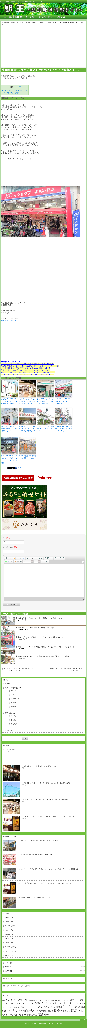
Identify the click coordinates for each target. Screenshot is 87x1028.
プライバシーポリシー (46, 17)
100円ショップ (10, 999)
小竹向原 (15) (15, 698)
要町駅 (22, 1014)
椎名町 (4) (14, 720)
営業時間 (80, 1007)
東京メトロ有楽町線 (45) (13, 688)
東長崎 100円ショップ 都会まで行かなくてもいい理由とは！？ (41, 69)
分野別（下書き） (11, 749)
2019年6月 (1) (9, 922)
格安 (64, 1011)
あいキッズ (42, 1000)
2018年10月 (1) (10, 926)
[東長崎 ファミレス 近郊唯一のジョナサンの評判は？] (7, 630)
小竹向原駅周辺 (41, 1011)
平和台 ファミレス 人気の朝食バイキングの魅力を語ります (65, 669)
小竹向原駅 (26, 1010)
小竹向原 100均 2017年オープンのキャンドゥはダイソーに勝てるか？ (27, 374)
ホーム (3, 17)
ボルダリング (51, 1007)
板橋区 (58, 1010)
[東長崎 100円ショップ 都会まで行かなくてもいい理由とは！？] (7, 640)
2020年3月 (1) (9, 917)
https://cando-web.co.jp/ (9, 320)
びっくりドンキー (61, 1000)
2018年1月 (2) (9, 943)
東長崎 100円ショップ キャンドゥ (14, 91)
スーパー (68, 1003)
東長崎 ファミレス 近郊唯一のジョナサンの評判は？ (45, 428)
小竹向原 (12, 1010)
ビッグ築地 (21, 1007)
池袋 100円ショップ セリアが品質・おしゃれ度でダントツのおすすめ (27, 364)
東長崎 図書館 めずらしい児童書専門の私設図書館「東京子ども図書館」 (43, 656)
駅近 (41, 1014)
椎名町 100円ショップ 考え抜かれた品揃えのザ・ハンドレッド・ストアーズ (30, 366)
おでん (47, 1000)
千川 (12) (13, 694)
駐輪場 (47, 1014)
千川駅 (73, 1006)
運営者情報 (18, 17)
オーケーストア (10, 1003)
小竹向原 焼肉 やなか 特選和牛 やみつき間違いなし (39, 766)
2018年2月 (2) (9, 938)
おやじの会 (53, 1000)
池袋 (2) (7, 683)
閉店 (36, 1015)
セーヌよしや (78, 1003)
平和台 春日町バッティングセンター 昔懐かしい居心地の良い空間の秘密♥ (46, 783)
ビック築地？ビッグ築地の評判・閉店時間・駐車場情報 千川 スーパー (41, 840)
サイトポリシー (30, 17)
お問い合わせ (61, 17)
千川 (65, 1006)
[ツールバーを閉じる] (83, 562)
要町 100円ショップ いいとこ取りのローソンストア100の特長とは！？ (28, 372)
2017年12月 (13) (10, 947)
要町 (16, 1014)
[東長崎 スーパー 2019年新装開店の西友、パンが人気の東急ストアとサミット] (7, 649)
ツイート (5, 990)
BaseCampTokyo (33, 1000)
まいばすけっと (73, 1000)
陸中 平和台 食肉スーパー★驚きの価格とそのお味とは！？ (37, 855)
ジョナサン (46, 1003)
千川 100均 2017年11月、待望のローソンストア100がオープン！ (25, 370)
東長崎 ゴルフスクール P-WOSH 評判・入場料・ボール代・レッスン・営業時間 (9, 459)
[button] (8, 558)
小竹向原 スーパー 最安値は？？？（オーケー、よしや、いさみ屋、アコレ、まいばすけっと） (49, 869)
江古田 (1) (14, 716)
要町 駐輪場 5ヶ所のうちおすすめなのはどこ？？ (34, 897)
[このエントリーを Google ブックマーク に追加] (16, 468)
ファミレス (41, 1006)
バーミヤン (14, 1007)
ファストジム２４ (30, 1007)
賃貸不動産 (31, 1015)
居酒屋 (50, 1011)
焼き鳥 (68, 1011)
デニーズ (8, 1007)
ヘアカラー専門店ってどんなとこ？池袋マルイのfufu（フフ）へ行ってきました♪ (48, 816)
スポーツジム (57, 1003)
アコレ (82, 1000)
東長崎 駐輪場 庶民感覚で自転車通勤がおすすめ (27, 457)
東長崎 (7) (14, 724)
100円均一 (23, 999)
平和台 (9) (14, 706)
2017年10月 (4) (10, 955)
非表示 (21, 87)
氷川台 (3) (14, 702)
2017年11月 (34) (10, 951)
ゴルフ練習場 (35, 1003)
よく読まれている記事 (10, 93)
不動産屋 (59, 1007)
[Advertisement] (43, 45)
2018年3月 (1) (9, 934)
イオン (3, 1003)
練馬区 (76, 1010)
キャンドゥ (19, 1003)
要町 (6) (13, 690)
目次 (10, 17)
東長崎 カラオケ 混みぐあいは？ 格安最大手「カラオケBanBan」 (63, 428)
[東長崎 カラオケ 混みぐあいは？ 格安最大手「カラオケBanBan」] (7, 621)
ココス (26, 1003)
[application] (44, 578)
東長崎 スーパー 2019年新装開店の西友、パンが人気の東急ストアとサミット (27, 429)
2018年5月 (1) (9, 930)
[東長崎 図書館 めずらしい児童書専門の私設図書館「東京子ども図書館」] (7, 659)
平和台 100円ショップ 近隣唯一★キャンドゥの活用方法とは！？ (25, 368)
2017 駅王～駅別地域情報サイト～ (41, 1023)
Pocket (20, 468)
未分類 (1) (8, 730)
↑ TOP (83, 1019)
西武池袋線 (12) (10, 713)
